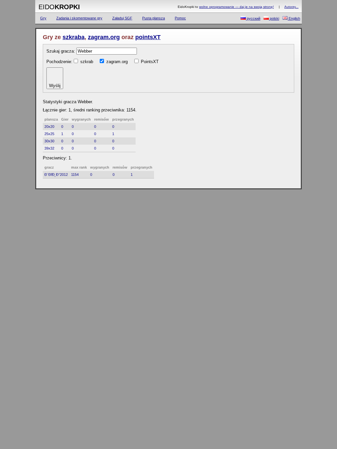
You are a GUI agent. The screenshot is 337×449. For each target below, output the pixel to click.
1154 (75, 175)
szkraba (74, 37)
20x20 (49, 127)
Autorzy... (291, 7)
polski (274, 18)
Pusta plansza (153, 18)
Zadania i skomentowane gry (79, 18)
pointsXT (148, 37)
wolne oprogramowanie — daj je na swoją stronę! (236, 7)
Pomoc (180, 18)
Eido (59, 7)
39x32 (49, 148)
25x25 (49, 134)
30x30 (49, 141)
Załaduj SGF (122, 18)
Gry (43, 18)
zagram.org (104, 37)
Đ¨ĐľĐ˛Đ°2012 (56, 175)
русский (253, 18)
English (294, 18)
